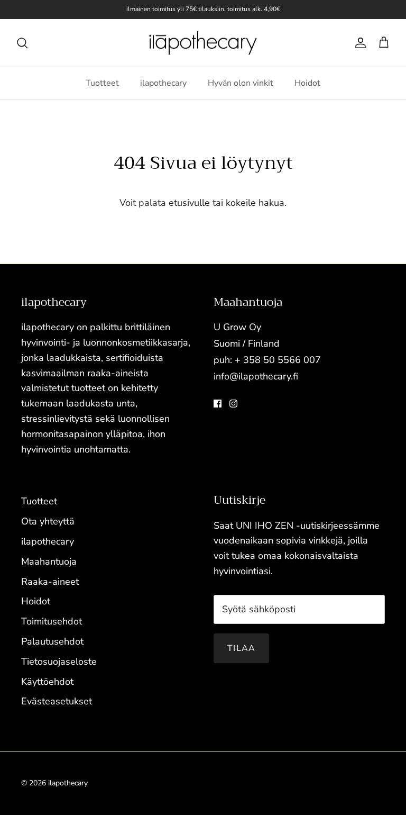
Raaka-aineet (50, 581)
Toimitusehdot (51, 621)
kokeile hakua (255, 202)
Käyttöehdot (47, 681)
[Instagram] (233, 404)
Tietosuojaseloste (59, 661)
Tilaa (241, 648)
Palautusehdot (52, 641)
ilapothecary (163, 83)
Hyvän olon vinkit (240, 83)
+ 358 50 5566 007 (278, 360)
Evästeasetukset (56, 701)
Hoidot (307, 83)
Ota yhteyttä (48, 521)
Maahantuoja (49, 561)
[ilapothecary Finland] (203, 43)
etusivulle (189, 202)
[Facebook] (218, 404)
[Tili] (358, 43)
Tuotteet (102, 83)
